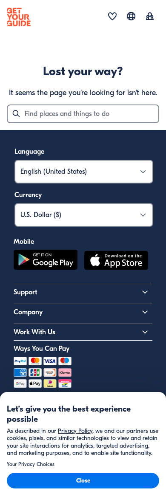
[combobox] (83, 113)
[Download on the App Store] (116, 262)
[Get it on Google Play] (45, 262)
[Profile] (149, 17)
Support (25, 292)
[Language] (131, 16)
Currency (28, 195)
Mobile (24, 242)
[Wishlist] (112, 17)
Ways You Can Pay (41, 349)
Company (28, 312)
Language (29, 151)
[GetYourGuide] (19, 17)
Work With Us (34, 332)
